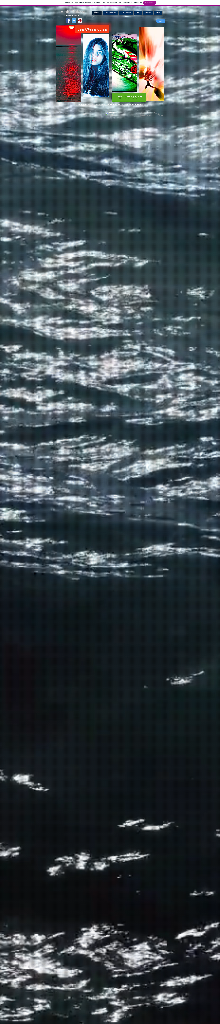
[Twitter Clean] (113, 112)
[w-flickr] (110, 112)
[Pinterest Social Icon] (80, 20)
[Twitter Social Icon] (74, 20)
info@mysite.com (63, 113)
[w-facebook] (107, 114)
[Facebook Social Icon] (68, 20)
